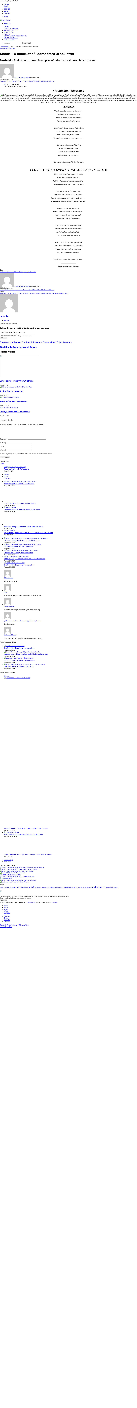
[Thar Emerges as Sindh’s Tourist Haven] (20, 481)
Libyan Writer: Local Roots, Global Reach (20, 503)
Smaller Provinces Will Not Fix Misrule (18, 546)
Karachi (62, 887)
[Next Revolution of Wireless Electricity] (24, 664)
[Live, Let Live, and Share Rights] (17, 876)
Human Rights (10, 30)
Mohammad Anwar (10, 635)
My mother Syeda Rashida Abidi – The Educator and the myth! (28, 533)
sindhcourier (32, 272)
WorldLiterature (113, 887)
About (6, 907)
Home (6, 27)
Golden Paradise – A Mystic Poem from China (22, 509)
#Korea (12, 887)
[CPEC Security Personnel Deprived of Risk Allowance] (16, 556)
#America (2, 887)
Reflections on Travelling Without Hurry (19, 660)
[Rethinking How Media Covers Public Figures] (6, 878)
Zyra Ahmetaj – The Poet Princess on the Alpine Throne (26, 828)
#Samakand (11, 272)
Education (8, 32)
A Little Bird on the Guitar (11, 391)
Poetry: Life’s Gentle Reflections (15, 411)
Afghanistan (44, 887)
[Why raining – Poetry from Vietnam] (19, 377)
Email (2, 446)
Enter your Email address (8, 336)
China (49, 887)
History (58, 887)
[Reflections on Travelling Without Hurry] (18, 658)
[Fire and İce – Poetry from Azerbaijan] (21, 550)
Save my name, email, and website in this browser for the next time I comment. (27, 454)
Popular (6, 474)
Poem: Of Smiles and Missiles (14, 401)
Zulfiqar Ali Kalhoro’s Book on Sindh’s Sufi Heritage (23, 834)
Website (2, 450)
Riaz (5, 592)
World (6, 911)
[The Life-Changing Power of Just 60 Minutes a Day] (15, 524)
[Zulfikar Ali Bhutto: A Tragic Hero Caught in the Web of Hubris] (11, 852)
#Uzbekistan (19, 272)
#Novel (26, 887)
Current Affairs (11, 29)
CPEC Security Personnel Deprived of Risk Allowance (24, 559)
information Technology (15, 36)
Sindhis (108, 887)
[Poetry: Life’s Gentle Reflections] (9, 407)
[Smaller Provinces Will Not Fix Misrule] (22, 544)
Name (2, 442)
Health (7, 34)
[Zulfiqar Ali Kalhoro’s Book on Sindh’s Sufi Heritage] (11, 832)
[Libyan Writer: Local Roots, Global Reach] (15, 501)
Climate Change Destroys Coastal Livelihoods (22, 540)
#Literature (3, 272)
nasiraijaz (17, 77)
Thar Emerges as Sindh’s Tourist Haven (19, 484)
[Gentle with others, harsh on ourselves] (14, 563)
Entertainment (11, 38)
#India (7, 887)
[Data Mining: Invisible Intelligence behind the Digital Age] (22, 652)
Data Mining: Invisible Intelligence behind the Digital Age (26, 654)
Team (6, 909)
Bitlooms (54, 902)
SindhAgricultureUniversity (84, 887)
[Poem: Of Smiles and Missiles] (10, 397)
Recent (6, 476)
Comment (3, 439)
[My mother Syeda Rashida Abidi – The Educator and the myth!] (9, 530)
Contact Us (9, 39)
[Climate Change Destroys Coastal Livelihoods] (26, 538)
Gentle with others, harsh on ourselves (19, 565)
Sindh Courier (31, 902)
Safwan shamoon (9, 606)
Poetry (6, 46)
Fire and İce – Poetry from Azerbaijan (18, 553)
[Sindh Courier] (5, 20)
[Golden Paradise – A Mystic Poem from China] (10, 507)
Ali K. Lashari (8, 578)
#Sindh (32, 887)
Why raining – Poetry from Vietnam (16, 381)
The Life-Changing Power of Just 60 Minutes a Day (23, 527)
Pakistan (68, 887)
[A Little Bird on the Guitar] (16, 387)
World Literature (9, 48)
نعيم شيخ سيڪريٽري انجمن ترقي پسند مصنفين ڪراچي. (22, 621)
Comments (7, 478)
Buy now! (7, 913)
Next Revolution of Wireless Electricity (19, 666)
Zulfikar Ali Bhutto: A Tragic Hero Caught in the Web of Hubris (28, 854)
